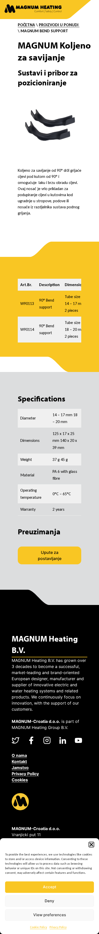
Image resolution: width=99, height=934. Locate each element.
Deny (49, 900)
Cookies (20, 779)
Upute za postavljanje (49, 555)
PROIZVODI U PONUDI (59, 24)
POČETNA (26, 24)
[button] (91, 844)
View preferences (49, 914)
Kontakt (19, 761)
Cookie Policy (38, 927)
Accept (49, 886)
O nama (19, 755)
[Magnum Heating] (33, 9)
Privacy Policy (58, 927)
